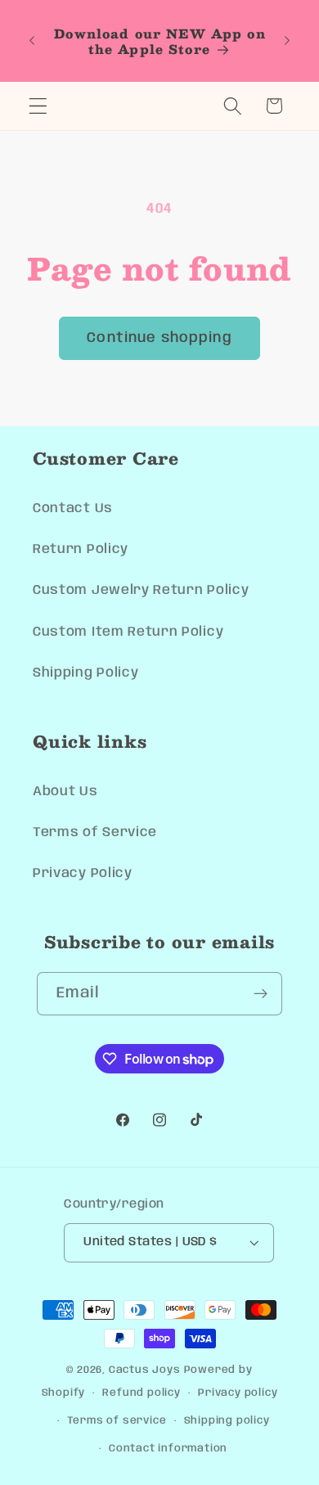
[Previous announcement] (32, 41)
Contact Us (73, 508)
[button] (38, 106)
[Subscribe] (261, 994)
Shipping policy (227, 1420)
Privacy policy (237, 1393)
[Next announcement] (287, 41)
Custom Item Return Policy (128, 632)
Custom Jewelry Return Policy (141, 590)
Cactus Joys (145, 1370)
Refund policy (141, 1393)
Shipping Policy (85, 673)
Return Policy (80, 549)
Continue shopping (159, 338)
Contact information (168, 1448)
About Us (65, 792)
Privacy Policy (83, 873)
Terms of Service (95, 832)
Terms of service (117, 1420)
